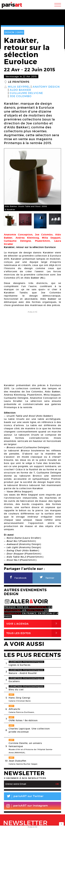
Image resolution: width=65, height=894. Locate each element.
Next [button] (54, 179)
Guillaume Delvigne (26, 93)
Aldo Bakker (20, 90)
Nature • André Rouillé (23, 673)
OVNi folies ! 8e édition (23, 720)
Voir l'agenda (32, 623)
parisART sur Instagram (30, 805)
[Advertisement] (32, 346)
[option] (32, 179)
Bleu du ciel (16, 689)
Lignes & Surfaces (19, 665)
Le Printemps (19, 82)
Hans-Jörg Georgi (19, 697)
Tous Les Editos (32, 633)
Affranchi (14, 709)
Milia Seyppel (19, 86)
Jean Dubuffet (17, 760)
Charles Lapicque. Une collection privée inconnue (29, 730)
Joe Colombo (21, 96)
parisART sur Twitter (25, 796)
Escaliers (14, 681)
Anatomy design (46, 86)
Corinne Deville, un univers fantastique (25, 745)
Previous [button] (10, 179)
